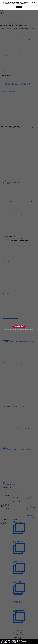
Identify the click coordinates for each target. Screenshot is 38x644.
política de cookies (9, 641)
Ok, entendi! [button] (19, 7)
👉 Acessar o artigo (19, 326)
